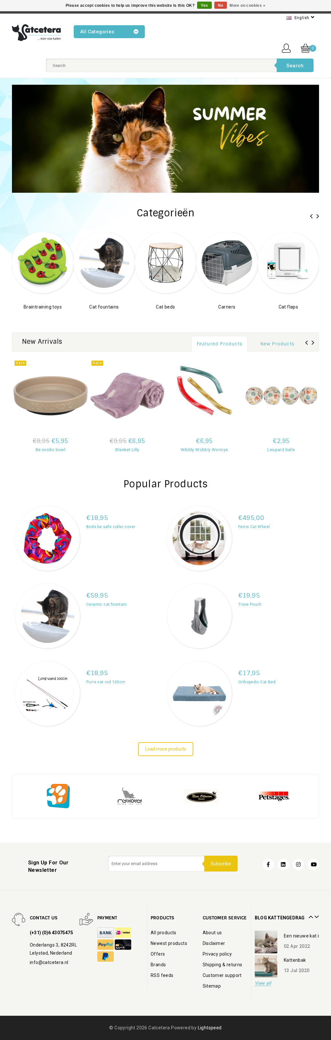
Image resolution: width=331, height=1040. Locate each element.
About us (212, 932)
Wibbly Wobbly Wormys (204, 449)
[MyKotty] (129, 796)
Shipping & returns (222, 964)
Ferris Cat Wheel (254, 527)
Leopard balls (281, 449)
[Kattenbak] (266, 942)
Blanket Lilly (127, 449)
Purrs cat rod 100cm (105, 682)
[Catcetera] (36, 32)
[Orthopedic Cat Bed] (199, 693)
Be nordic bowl (51, 449)
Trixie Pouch (250, 604)
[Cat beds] (165, 262)
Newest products (169, 943)
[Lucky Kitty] (58, 796)
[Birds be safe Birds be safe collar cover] (47, 538)
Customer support (222, 975)
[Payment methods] (106, 933)
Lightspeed (210, 1027)
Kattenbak (295, 935)
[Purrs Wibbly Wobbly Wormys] (204, 396)
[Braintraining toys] (42, 262)
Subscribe (221, 863)
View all (263, 983)
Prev (310, 914)
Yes (204, 5)
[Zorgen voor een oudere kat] (266, 966)
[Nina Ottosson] (201, 796)
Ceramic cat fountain (106, 604)
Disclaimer (214, 943)
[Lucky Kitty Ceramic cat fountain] (47, 616)
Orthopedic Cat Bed (256, 682)
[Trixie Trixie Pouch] (199, 616)
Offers (158, 954)
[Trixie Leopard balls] (281, 396)
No (220, 5)
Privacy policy (217, 954)
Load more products (165, 749)
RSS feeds (162, 975)
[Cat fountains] (104, 262)
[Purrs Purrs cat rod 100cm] (47, 693)
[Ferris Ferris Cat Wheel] (199, 538)
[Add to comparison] (26, 459)
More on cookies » (247, 5)
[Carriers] (227, 262)
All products (163, 932)
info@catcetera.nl (49, 962)
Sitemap (212, 986)
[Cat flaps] (288, 262)
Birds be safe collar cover (110, 527)
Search (295, 66)
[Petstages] (273, 796)
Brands (158, 964)
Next (316, 914)
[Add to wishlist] (75, 459)
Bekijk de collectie (43, 316)
